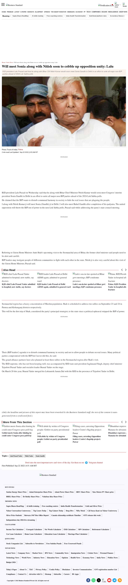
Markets (30, 12)
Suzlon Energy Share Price (16, 492)
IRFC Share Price (83, 492)
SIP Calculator (84, 529)
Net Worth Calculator (53, 529)
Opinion (47, 12)
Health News (75, 557)
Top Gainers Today (56, 510)
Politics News (113, 557)
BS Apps (75, 574)
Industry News (39, 557)
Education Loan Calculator (55, 534)
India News (9, 62)
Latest (17, 12)
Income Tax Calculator (15, 529)
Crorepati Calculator (34, 529)
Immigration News (78, 553)
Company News (24, 553)
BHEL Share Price (13, 496)
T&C (31, 569)
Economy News (88, 557)
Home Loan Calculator (33, 534)
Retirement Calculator (100, 529)
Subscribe (57, 574)
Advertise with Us (35, 574)
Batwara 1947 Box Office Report (36, 515)
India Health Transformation (76, 16)
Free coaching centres (55, 16)
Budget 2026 (11, 562)
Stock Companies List (14, 543)
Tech (88, 12)
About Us (23, 569)
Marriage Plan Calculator (77, 534)
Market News (37, 553)
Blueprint (39, 12)
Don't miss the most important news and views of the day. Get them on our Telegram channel (64, 462)
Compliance (10, 574)
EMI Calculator (70, 529)
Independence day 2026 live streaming (20, 520)
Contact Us (22, 574)
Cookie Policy (54, 569)
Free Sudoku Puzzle (54, 543)
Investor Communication (82, 569)
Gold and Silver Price (93, 506)
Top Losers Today (39, 510)
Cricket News (93, 553)
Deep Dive (123, 12)
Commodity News (61, 553)
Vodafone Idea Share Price (52, 496)
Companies (96, 12)
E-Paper (23, 12)
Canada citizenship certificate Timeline (66, 515)
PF (85, 12)
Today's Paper (11, 569)
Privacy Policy (41, 569)
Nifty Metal (80, 510)
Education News (53, 557)
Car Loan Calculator (14, 534)
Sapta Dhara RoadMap (20, 16)
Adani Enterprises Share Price (40, 492)
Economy (79, 12)
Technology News (12, 557)
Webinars (71, 12)
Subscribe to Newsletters (34, 543)
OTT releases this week (92, 515)
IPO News (48, 553)
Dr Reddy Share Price (31, 496)
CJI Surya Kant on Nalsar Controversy (102, 510)
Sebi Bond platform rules (98, 16)
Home (4, 12)
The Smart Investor (58, 12)
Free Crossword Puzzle (72, 543)
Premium (10, 12)
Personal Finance (106, 553)
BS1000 (104, 12)
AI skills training (37, 16)
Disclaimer (66, 569)
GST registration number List (105, 569)
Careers (67, 574)
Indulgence (113, 12)
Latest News (10, 553)
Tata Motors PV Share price (103, 492)
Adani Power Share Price (64, 492)
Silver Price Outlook (14, 515)
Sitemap (48, 574)
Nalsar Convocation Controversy (18, 510)
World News (26, 557)
